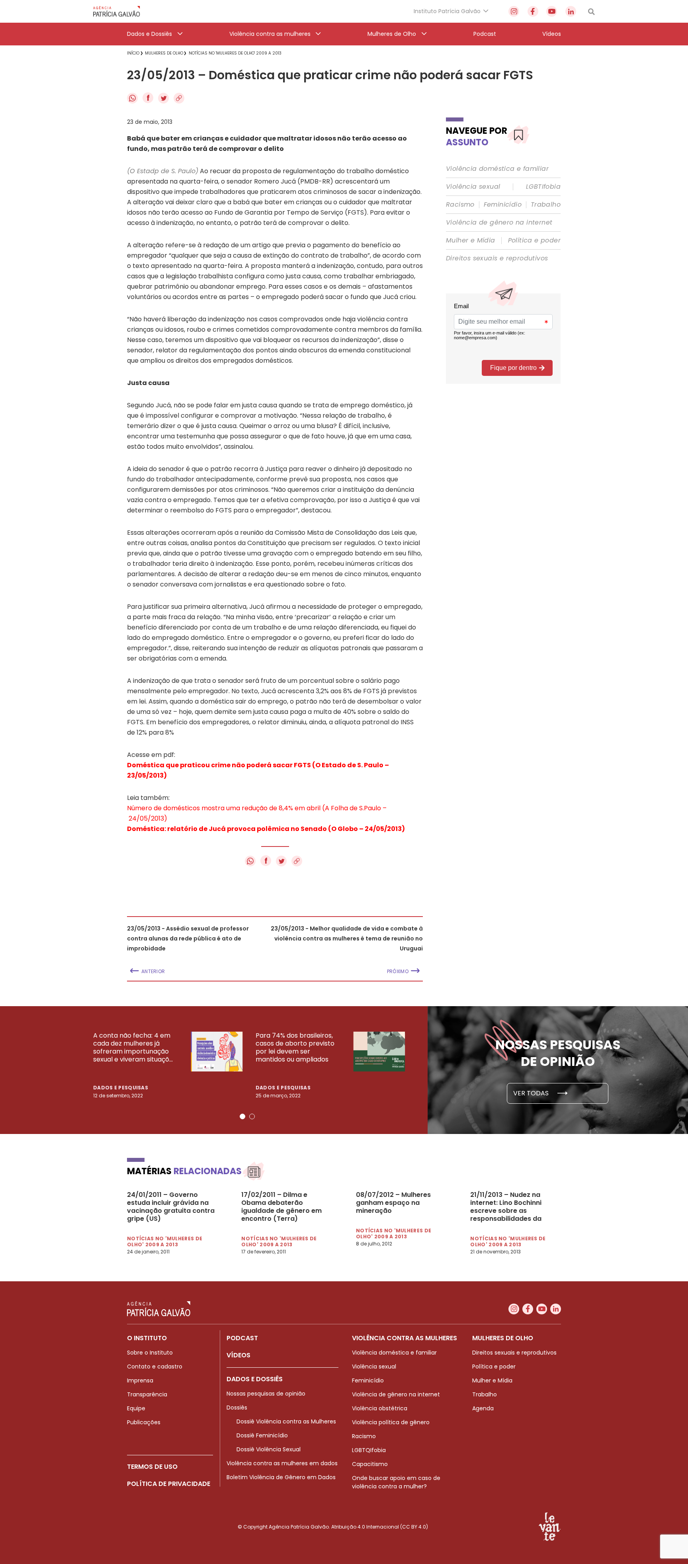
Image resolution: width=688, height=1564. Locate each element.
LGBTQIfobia (369, 1450)
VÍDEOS (238, 1355)
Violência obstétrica (379, 1408)
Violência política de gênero (391, 1422)
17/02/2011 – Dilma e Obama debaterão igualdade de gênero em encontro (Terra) (281, 1207)
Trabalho (546, 204)
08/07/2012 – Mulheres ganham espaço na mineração (393, 1203)
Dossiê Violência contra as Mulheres (286, 1421)
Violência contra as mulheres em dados (282, 1463)
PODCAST (242, 1338)
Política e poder (534, 240)
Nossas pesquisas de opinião (266, 1394)
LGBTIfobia (543, 186)
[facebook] (533, 11)
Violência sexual (473, 186)
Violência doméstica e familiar (497, 168)
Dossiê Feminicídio (262, 1435)
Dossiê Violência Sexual (268, 1449)
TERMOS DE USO (152, 1466)
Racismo (460, 204)
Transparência (147, 1394)
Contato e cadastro (154, 1366)
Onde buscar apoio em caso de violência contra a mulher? (396, 1482)
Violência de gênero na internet (499, 222)
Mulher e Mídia (470, 240)
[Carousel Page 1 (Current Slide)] (242, 1116)
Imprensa (140, 1380)
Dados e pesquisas (120, 1087)
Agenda (483, 1408)
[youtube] (551, 11)
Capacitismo (370, 1464)
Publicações (143, 1422)
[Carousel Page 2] (252, 1116)
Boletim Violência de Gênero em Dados (281, 1477)
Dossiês (237, 1408)
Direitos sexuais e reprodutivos (497, 258)
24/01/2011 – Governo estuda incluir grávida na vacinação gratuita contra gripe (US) (171, 1207)
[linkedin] (570, 11)
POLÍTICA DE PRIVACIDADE (168, 1483)
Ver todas (531, 1093)
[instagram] (513, 11)
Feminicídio (503, 204)
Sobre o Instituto (150, 1353)
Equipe (136, 1408)
